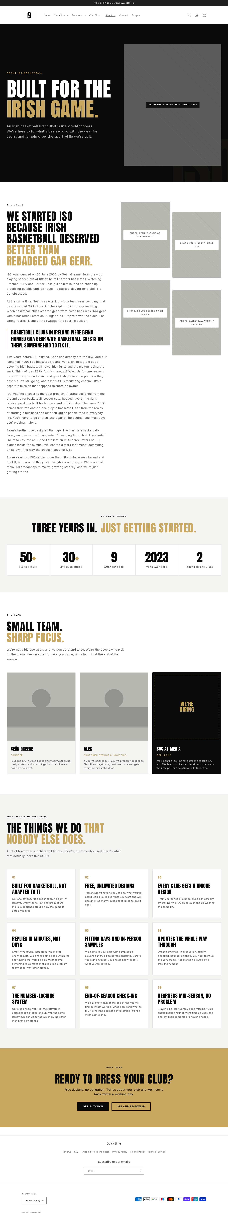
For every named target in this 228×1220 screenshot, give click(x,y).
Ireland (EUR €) (33, 1200)
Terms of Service (157, 1151)
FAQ (76, 1151)
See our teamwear (131, 1106)
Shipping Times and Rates (95, 1151)
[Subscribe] (140, 1171)
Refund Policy (137, 1151)
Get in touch (93, 1106)
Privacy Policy (119, 1151)
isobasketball (35, 1212)
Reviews (67, 1151)
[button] (61, 15)
